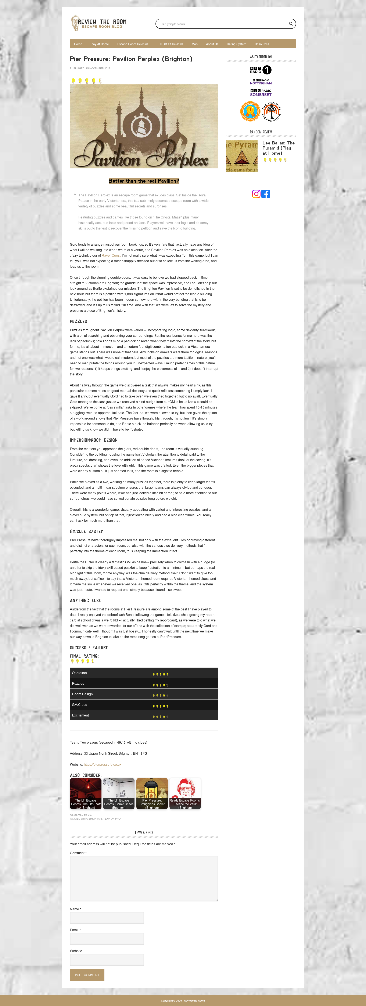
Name (75, 909)
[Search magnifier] (291, 24)
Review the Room (98, 22)
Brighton (95, 818)
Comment (78, 852)
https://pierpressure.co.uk (102, 764)
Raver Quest (111, 255)
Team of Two (112, 818)
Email (75, 929)
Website (76, 950)
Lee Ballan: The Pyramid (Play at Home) (279, 148)
